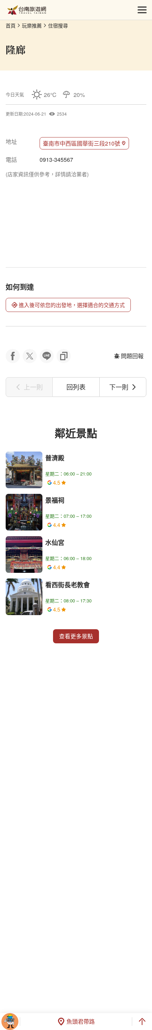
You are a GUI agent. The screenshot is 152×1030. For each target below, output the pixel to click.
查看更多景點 (76, 636)
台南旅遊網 (27, 10)
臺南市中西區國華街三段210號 (81, 143)
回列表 (76, 386)
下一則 (118, 386)
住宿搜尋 (58, 25)
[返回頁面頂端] (142, 1021)
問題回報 (132, 356)
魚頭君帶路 (80, 1021)
